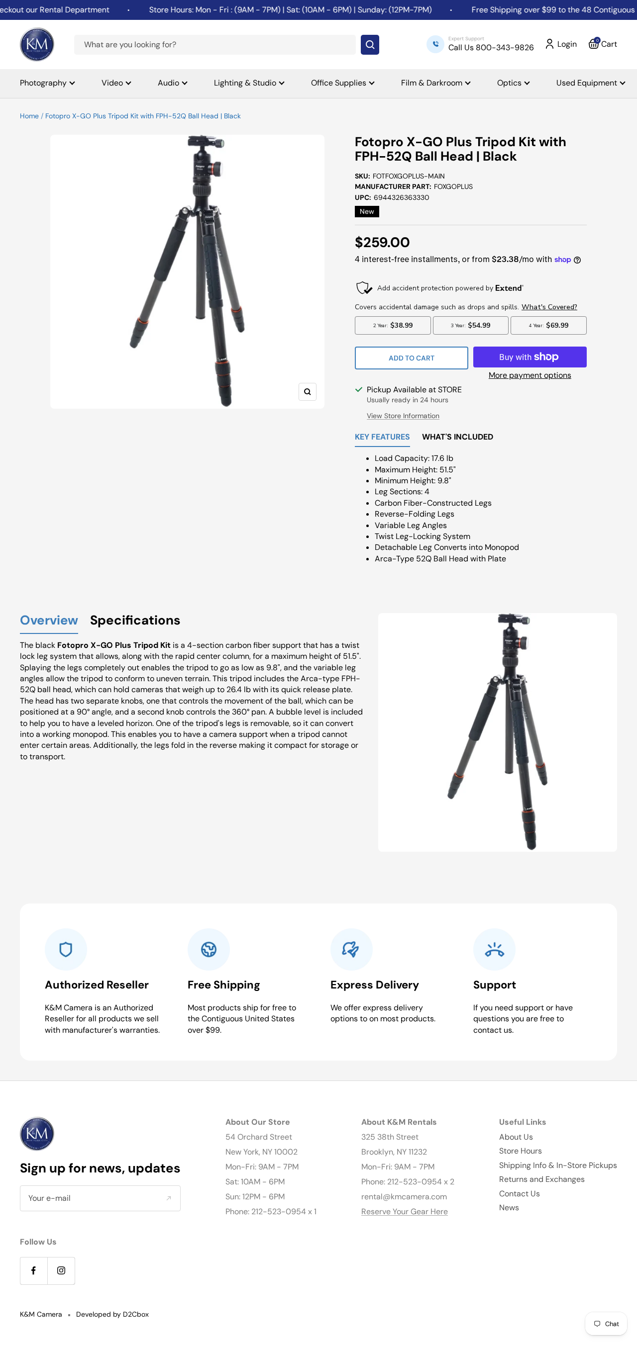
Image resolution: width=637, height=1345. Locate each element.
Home (29, 115)
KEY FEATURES (382, 437)
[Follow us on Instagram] (61, 1270)
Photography (43, 83)
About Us (516, 1137)
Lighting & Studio (245, 83)
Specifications (135, 620)
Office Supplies (338, 83)
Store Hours (520, 1151)
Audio (168, 83)
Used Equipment (586, 83)
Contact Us (519, 1193)
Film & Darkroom (431, 83)
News (509, 1207)
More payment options (530, 375)
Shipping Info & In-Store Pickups (558, 1165)
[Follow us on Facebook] (33, 1270)
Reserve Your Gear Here (404, 1211)
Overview (49, 620)
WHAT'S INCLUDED (457, 437)
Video (112, 83)
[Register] (168, 1198)
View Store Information (403, 415)
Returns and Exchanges (542, 1179)
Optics (509, 83)
